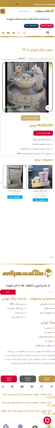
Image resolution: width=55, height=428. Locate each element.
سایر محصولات (32, 58)
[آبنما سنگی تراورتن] (40, 177)
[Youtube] (8, 33)
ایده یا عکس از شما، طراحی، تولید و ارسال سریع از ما (28, 19)
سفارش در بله (40, 200)
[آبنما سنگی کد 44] (15, 177)
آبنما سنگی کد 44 (15, 191)
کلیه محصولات (43, 58)
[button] (48, 32)
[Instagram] (24, 33)
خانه (51, 58)
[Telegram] (13, 33)
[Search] (2, 11)
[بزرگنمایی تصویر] (48, 108)
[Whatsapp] (18, 33)
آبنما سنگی (22, 58)
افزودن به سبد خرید (31, 118)
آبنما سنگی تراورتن (40, 191)
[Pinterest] (3, 33)
